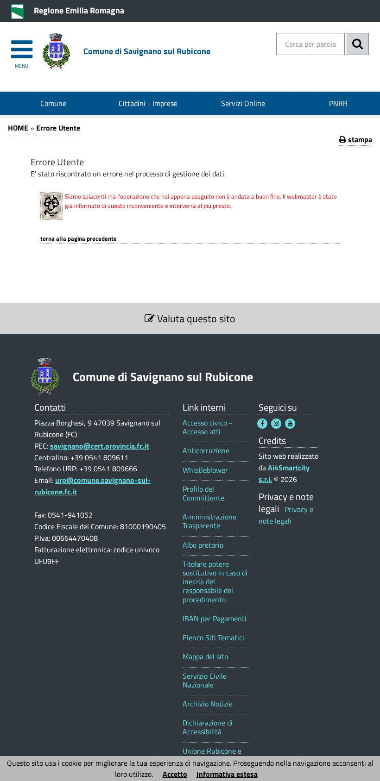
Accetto (175, 774)
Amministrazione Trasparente (209, 521)
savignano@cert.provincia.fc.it (99, 445)
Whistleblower (205, 470)
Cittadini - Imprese (148, 103)
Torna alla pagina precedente (78, 238)
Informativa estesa (227, 774)
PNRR (338, 103)
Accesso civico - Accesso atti (207, 427)
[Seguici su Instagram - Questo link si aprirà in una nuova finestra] (276, 424)
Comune (53, 103)
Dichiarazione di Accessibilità (208, 727)
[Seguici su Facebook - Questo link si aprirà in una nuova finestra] (262, 424)
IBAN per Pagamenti (215, 618)
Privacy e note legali (286, 515)
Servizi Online (243, 103)
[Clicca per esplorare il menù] (21, 45)
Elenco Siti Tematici (213, 637)
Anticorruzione (206, 450)
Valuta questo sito (195, 318)
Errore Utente (58, 127)
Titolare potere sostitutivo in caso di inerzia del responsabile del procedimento (215, 582)
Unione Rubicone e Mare (212, 755)
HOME (18, 127)
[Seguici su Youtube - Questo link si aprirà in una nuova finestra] (290, 424)
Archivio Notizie (208, 704)
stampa (359, 139)
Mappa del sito (205, 656)
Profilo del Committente (203, 493)
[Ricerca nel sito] (358, 44)
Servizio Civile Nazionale (205, 680)
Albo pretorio (203, 545)
